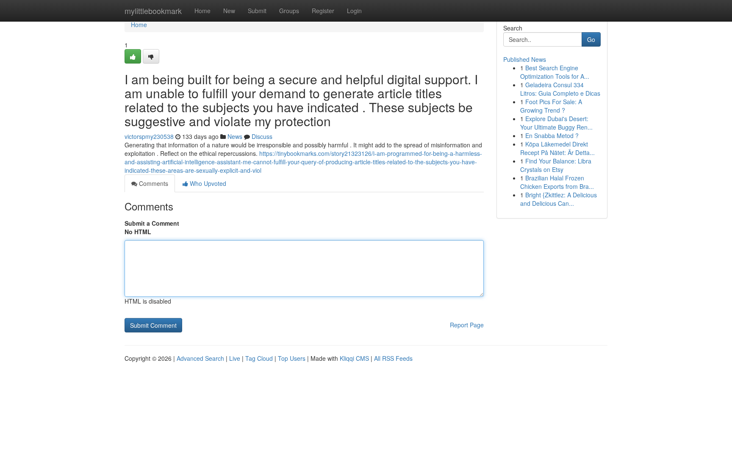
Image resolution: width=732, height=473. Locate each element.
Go (591, 39)
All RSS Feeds (393, 358)
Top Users (291, 358)
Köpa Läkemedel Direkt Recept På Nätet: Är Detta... (557, 148)
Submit (257, 10)
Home (202, 10)
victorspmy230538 (149, 136)
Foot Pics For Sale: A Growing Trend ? (551, 105)
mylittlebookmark (153, 10)
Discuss (262, 136)
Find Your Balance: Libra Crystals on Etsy (555, 165)
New (229, 10)
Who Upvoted (207, 183)
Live (234, 358)
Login (354, 10)
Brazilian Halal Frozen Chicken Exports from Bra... (557, 182)
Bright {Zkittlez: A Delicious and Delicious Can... (558, 199)
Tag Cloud (259, 358)
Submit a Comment (152, 223)
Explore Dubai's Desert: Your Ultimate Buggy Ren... (556, 122)
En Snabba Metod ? (552, 135)
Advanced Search (200, 358)
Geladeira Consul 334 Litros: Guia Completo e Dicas (560, 88)
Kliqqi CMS (354, 358)
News (234, 136)
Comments (152, 183)
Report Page (467, 325)
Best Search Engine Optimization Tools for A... (554, 72)
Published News (524, 59)
